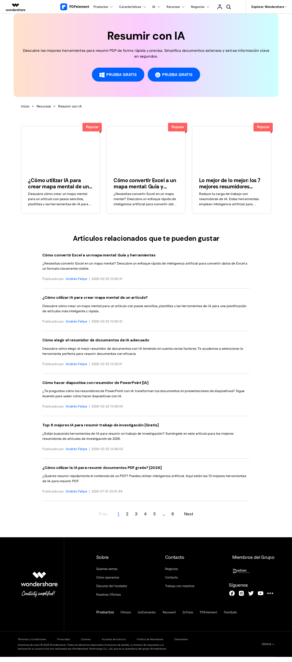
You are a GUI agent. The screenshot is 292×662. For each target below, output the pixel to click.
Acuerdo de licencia (114, 639)
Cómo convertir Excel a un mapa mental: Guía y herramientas (99, 255)
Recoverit (169, 612)
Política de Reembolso (150, 639)
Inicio (25, 106)
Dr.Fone (188, 612)
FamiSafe (230, 612)
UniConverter (147, 612)
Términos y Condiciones (32, 639)
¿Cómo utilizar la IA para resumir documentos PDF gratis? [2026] (102, 467)
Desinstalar (181, 639)
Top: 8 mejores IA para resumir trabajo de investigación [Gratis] (100, 425)
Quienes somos (106, 569)
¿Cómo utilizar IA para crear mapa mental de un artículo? (95, 297)
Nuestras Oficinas (108, 594)
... (163, 513)
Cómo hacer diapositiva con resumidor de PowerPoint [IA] (95, 382)
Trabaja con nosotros (179, 586)
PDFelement (208, 612)
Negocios (171, 569)
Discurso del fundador (111, 586)
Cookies (86, 639)
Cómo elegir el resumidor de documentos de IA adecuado (95, 340)
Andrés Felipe (76, 279)
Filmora (126, 612)
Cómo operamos (107, 577)
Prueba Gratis (121, 74)
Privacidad (63, 639)
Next (188, 513)
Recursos (44, 106)
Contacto (171, 577)
